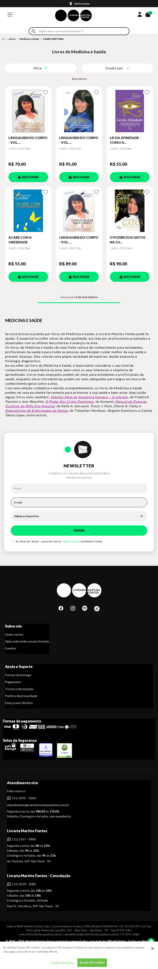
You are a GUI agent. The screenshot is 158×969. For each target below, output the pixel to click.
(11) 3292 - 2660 (24, 798)
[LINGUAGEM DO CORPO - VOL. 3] (79, 210)
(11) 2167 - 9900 (24, 839)
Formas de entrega (18, 675)
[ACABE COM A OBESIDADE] (28, 210)
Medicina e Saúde (29, 38)
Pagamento (13, 682)
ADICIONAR (30, 177)
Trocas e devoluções (19, 689)
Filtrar (37, 68)
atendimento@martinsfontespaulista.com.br (34, 805)
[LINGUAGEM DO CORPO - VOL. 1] (79, 111)
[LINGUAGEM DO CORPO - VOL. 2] (28, 111)
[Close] (152, 948)
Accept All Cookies (92, 962)
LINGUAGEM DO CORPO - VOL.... (28, 140)
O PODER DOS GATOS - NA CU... (128, 239)
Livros (12, 38)
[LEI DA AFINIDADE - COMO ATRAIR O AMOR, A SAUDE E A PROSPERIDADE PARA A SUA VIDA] (130, 111)
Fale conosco (16, 791)
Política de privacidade (21, 696)
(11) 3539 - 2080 (24, 884)
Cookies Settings (62, 962)
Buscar (33, 31)
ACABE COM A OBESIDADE (20, 239)
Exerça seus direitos (19, 703)
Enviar (79, 530)
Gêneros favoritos (26, 516)
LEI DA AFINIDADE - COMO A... (125, 140)
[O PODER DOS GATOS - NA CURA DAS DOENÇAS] (130, 210)
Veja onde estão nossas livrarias (27, 641)
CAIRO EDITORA (53, 38)
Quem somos (14, 634)
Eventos (10, 648)
